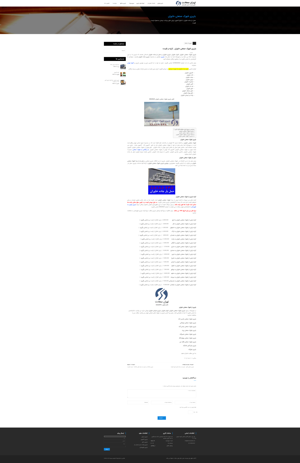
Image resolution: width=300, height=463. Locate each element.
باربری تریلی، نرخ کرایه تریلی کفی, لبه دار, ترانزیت (112, 80)
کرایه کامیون (116, 72)
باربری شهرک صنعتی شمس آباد (187, 319)
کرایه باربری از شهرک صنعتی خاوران (184, 134)
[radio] (195, 356)
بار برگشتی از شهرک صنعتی (141, 150)
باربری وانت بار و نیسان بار (141, 445)
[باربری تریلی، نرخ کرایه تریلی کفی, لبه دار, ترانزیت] (123, 82)
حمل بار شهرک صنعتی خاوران (186, 133)
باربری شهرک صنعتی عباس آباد (187, 327)
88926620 (152, 99)
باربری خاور (145, 442)
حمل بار (155, 205)
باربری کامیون (144, 439)
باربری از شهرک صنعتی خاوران (186, 136)
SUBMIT (161, 418)
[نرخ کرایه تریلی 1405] (123, 67)
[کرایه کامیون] (123, 74)
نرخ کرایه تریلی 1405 (114, 64)
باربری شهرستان (144, 447)
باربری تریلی (144, 437)
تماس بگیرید (144, 220)
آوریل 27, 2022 (188, 43)
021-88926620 (191, 443)
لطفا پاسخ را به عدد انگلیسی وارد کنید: (188, 407)
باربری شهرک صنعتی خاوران (186, 131)
